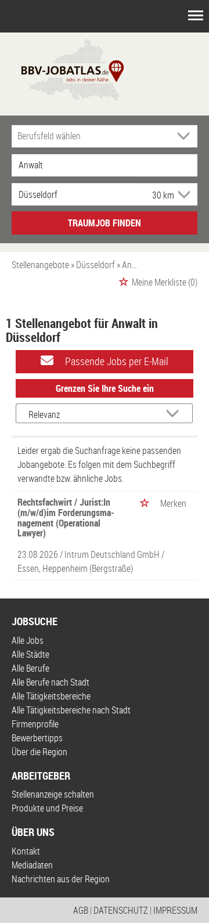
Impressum (175, 910)
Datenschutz (120, 910)
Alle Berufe (30, 668)
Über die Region (39, 751)
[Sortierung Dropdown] (174, 414)
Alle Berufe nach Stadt (50, 682)
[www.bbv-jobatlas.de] (62, 68)
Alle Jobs (28, 640)
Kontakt (26, 851)
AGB (80, 910)
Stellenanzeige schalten (53, 794)
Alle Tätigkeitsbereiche (51, 696)
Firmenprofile (35, 724)
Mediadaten (32, 865)
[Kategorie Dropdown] (185, 135)
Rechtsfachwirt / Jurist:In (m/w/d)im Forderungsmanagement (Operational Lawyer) (65, 517)
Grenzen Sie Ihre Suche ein (105, 388)
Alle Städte (30, 654)
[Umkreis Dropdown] (183, 194)
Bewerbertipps (37, 737)
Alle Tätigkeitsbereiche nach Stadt (71, 710)
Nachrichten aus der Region (61, 878)
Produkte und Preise (47, 808)
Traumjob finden (104, 223)
